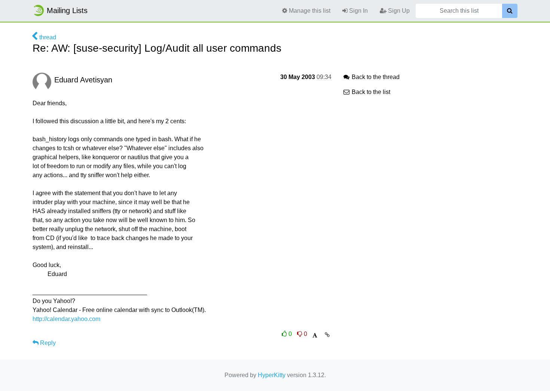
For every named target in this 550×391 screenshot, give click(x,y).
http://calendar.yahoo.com (66, 319)
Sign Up (398, 10)
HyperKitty (271, 375)
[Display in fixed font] (315, 335)
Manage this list (308, 10)
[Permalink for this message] (327, 335)
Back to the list (370, 92)
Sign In (358, 10)
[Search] (509, 11)
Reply (47, 343)
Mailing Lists (67, 10)
